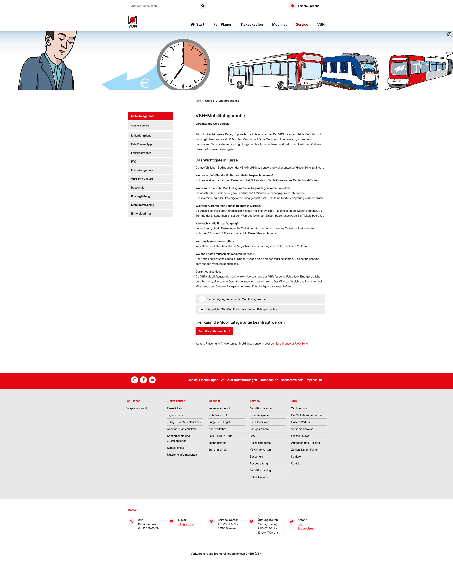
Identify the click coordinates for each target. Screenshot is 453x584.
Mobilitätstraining (142, 205)
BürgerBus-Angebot (220, 422)
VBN (321, 24)
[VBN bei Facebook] (143, 379)
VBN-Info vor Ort (142, 179)
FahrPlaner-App (141, 144)
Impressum (314, 380)
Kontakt (296, 463)
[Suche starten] (203, 6)
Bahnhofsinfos (217, 442)
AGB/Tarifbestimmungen (239, 380)
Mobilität (279, 24)
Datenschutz (269, 380)
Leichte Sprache (308, 6)
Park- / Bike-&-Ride (220, 436)
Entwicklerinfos (141, 213)
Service (302, 24)
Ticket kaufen (251, 24)
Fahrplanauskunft (136, 408)
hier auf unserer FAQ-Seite (291, 343)
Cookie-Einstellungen (203, 380)
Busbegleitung (140, 196)
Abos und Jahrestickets (182, 429)
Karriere (296, 456)
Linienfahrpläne (141, 135)
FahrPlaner (222, 24)
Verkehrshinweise (302, 429)
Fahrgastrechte (141, 153)
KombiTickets (175, 447)
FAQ (133, 161)
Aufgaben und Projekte (305, 442)
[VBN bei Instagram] (134, 379)
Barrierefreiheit (292, 380)
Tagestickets (175, 415)
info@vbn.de (186, 524)
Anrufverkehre (217, 429)
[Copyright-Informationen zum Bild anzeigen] (449, 34)
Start (200, 24)
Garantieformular (140, 125)
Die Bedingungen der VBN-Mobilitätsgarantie (236, 299)
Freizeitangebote (142, 170)
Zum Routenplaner (306, 526)
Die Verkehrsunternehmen (307, 415)
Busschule (137, 187)
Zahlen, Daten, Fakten (305, 449)
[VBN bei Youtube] (152, 379)
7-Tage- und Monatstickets (184, 422)
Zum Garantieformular (213, 331)
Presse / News (300, 436)
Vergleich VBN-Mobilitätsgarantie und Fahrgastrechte (242, 309)
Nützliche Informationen (182, 454)
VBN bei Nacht (217, 415)
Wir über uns (299, 408)
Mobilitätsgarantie (229, 100)
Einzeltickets (175, 408)
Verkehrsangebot (219, 408)
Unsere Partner (300, 422)
